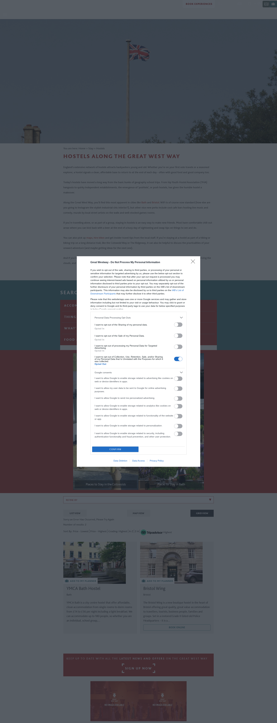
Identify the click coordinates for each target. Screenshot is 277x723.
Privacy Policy (157, 460)
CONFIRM (115, 449)
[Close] (194, 262)
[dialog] (138, 361)
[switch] (178, 324)
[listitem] (138, 317)
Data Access (138, 460)
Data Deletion (120, 460)
